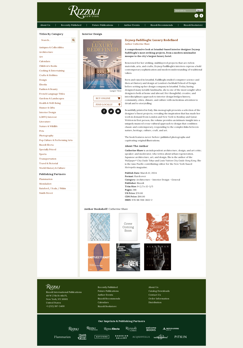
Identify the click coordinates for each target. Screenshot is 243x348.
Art (41, 56)
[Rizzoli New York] (84, 12)
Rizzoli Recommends (109, 298)
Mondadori (45, 183)
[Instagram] (196, 16)
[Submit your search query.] (73, 40)
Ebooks (43, 84)
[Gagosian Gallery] (121, 337)
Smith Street (46, 193)
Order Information (158, 298)
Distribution (154, 302)
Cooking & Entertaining (52, 70)
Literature (44, 121)
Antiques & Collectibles (51, 47)
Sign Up (199, 10)
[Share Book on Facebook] (104, 111)
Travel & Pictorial (48, 163)
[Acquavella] (141, 337)
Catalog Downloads (159, 291)
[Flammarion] (62, 337)
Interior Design (47, 112)
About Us (153, 287)
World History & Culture (52, 168)
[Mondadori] (171, 329)
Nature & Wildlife (48, 126)
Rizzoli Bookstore (107, 306)
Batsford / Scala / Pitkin (52, 188)
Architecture (46, 52)
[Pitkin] (180, 337)
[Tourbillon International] (161, 337)
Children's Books (48, 66)
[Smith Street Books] (82, 337)
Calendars (44, 61)
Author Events (105, 294)
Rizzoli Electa (46, 144)
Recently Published (108, 287)
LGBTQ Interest (48, 117)
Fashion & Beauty (48, 89)
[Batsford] (102, 337)
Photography (46, 135)
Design (43, 79)
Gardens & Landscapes (51, 98)
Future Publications (108, 291)
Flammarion (45, 179)
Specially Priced (47, 149)
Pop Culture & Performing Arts (56, 140)
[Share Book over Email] (118, 111)
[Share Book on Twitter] (111, 111)
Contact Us (154, 294)
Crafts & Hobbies (48, 75)
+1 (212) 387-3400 (55, 306)
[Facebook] (201, 16)
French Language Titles (52, 93)
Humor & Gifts (47, 107)
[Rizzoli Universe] (92, 328)
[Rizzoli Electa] (112, 329)
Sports (43, 154)
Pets (41, 130)
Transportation (47, 158)
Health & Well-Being (50, 103)
